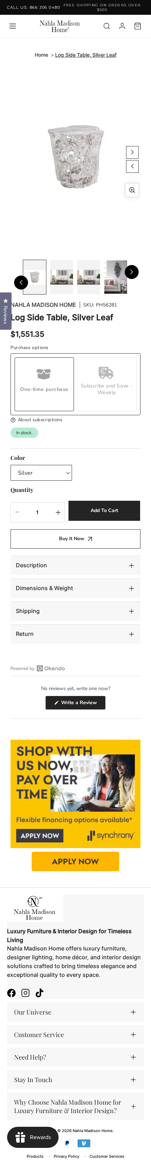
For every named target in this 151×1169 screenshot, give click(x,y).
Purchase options (29, 348)
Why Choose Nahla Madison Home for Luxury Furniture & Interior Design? (67, 1106)
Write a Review (83, 704)
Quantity (22, 489)
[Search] (106, 26)
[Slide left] (132, 166)
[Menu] (13, 26)
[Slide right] (132, 152)
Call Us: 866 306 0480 (33, 7)
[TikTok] (39, 993)
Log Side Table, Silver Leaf (86, 55)
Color (18, 457)
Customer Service (39, 1034)
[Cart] (137, 26)
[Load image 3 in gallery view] (88, 277)
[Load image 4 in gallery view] (115, 277)
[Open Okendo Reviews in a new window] (38, 668)
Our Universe (32, 1012)
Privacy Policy (66, 1156)
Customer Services (107, 1156)
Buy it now (71, 538)
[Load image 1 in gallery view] (34, 277)
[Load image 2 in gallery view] (61, 277)
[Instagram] (25, 993)
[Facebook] (11, 993)
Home (41, 55)
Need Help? (30, 1057)
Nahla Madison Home (43, 305)
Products (35, 1156)
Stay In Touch (33, 1079)
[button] (75, 420)
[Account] (122, 26)
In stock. (24, 432)
